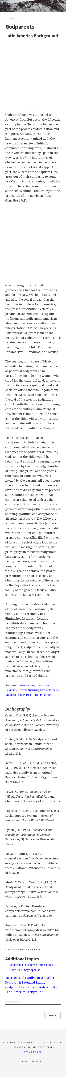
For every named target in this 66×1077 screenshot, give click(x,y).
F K (28, 690)
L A (50, 690)
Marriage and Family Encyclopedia (29, 977)
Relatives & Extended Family (25, 982)
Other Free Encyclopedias (24, 970)
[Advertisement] (33, 75)
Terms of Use (33, 1052)
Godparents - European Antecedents (30, 964)
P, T (27, 694)
